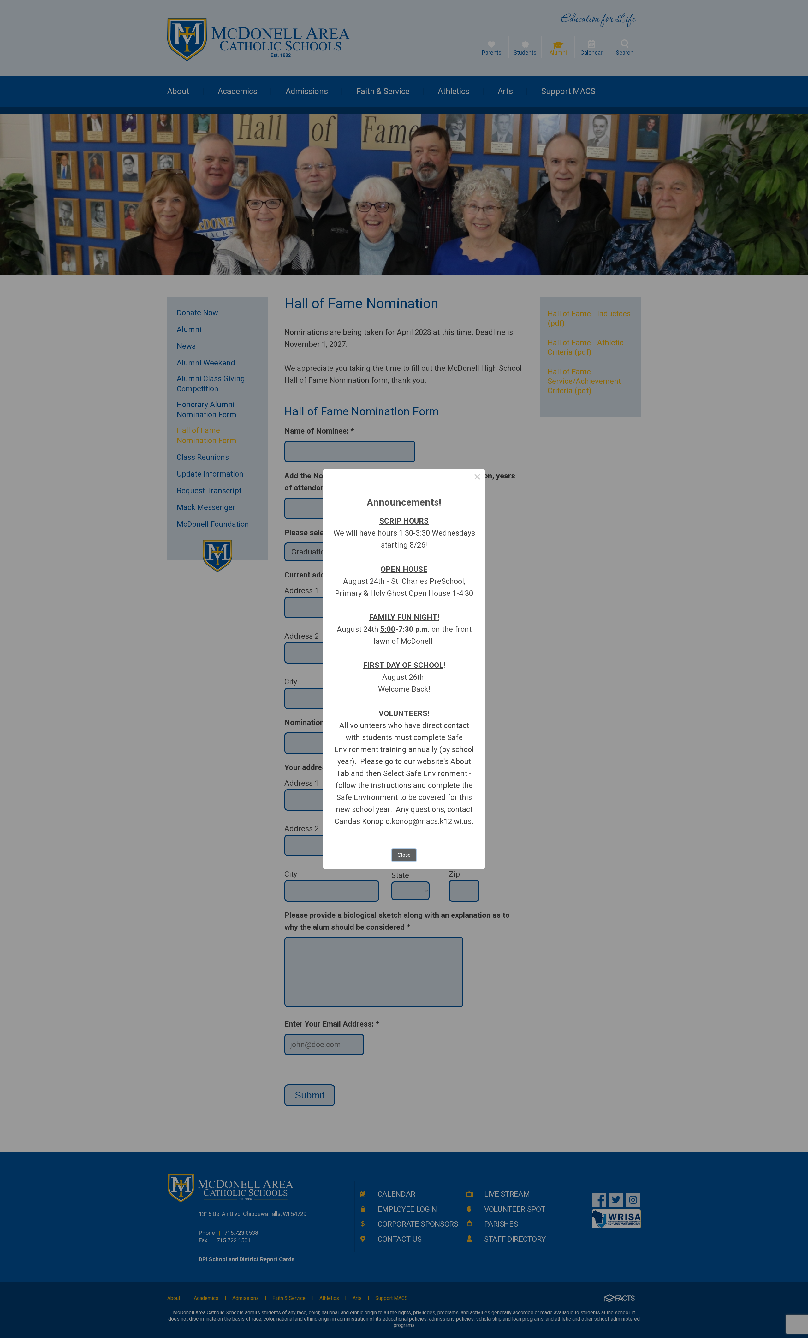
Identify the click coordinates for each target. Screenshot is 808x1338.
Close (404, 855)
